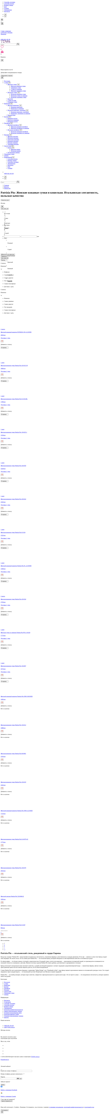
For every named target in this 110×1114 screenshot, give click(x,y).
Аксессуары (7, 146)
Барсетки (10, 99)
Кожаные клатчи (12, 118)
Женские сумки (12, 84)
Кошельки (7, 103)
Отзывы (6, 8)
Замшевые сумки (16, 87)
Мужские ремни (16, 151)
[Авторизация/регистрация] (2, 20)
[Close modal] (1, 1069)
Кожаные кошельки (16, 107)
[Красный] (8, 259)
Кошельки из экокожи (17, 108)
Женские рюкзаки (13, 136)
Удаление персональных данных (13, 1016)
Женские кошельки (13, 105)
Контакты (7, 11)
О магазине (7, 1002)
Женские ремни (15, 149)
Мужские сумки (12, 92)
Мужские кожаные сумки (18, 94)
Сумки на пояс (12, 100)
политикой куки (89, 1107)
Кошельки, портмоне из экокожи (20, 113)
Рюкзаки (6, 135)
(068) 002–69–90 (5, 39)
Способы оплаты (9, 3)
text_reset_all (4, 208)
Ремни (10, 147)
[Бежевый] (8, 265)
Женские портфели (13, 125)
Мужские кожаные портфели (19, 131)
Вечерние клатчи (13, 121)
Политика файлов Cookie (11, 1014)
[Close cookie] (2, 1112)
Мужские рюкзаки (13, 138)
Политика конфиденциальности (13, 1009)
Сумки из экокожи (16, 89)
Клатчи (6, 116)
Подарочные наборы (14, 152)
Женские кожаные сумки (18, 86)
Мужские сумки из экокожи (19, 95)
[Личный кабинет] (2, 23)
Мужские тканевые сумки (18, 97)
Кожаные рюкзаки (13, 141)
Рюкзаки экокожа (13, 142)
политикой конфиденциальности (73, 1107)
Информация (8, 157)
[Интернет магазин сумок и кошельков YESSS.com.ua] (55, 41)
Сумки (6, 82)
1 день (6, 228)
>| (4, 949)
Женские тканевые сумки (18, 91)
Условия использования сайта (13, 1013)
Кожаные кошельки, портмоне (20, 112)
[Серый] (8, 246)
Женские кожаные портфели (19, 126)
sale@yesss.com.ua (9, 1027)
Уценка (6, 155)
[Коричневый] (8, 253)
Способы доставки (9, 2)
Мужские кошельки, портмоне (17, 110)
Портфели (7, 123)
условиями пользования (56, 1107)
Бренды (6, 1017)
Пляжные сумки (12, 102)
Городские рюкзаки (13, 139)
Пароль (3, 1077)
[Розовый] (8, 240)
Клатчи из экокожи (13, 120)
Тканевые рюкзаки (13, 144)
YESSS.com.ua (35, 1056)
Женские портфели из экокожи (20, 128)
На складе (7, 81)
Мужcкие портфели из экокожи (20, 133)
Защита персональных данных (13, 1011)
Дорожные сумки (9, 154)
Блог (5, 6)
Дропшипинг (8, 10)
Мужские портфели (13, 130)
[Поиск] (18, 44)
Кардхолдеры (11, 115)
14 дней (6, 233)
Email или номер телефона (8, 1071)
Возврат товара (8, 5)
